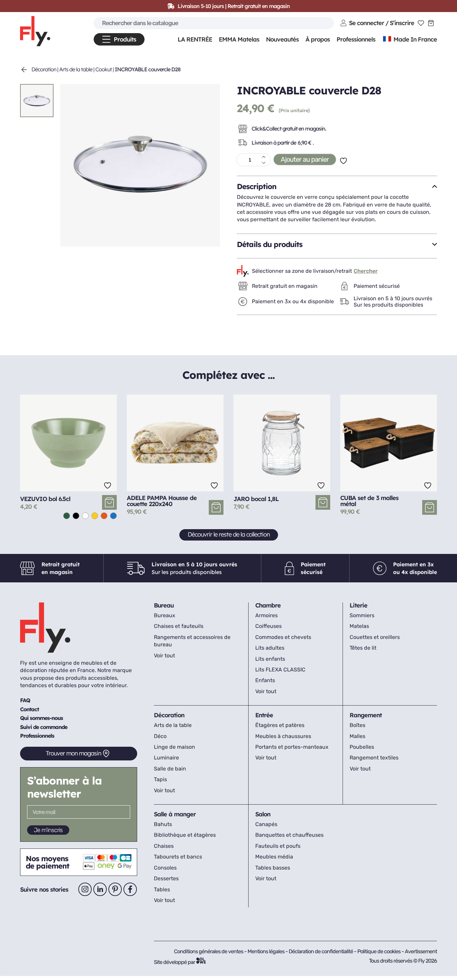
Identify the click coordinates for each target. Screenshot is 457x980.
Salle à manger (175, 814)
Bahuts (163, 824)
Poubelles (362, 747)
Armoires (266, 615)
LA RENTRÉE (195, 39)
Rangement (366, 715)
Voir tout (164, 655)
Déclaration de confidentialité (321, 951)
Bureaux (164, 615)
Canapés (266, 824)
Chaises (164, 846)
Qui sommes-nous (41, 718)
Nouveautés (282, 39)
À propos (317, 39)
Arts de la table (75, 69)
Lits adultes (269, 648)
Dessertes (166, 878)
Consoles (165, 868)
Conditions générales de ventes (208, 951)
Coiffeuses (268, 626)
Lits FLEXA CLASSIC (280, 669)
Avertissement (421, 951)
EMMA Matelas (239, 39)
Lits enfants (270, 659)
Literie (358, 605)
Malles (357, 736)
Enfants (265, 680)
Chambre (268, 605)
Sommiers (362, 615)
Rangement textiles (374, 757)
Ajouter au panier (305, 159)
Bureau (164, 605)
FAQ (25, 700)
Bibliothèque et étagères (185, 835)
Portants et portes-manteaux (292, 747)
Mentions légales (266, 951)
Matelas (359, 626)
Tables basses (272, 868)
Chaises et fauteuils (178, 626)
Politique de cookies (379, 951)
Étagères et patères (279, 725)
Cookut (103, 69)
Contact (29, 709)
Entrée (264, 715)
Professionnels (37, 735)
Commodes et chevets (283, 637)
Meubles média (274, 856)
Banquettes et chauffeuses (289, 835)
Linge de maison (174, 747)
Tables (162, 889)
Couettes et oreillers (375, 637)
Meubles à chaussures (283, 736)
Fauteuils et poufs (277, 846)
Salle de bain (170, 768)
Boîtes (357, 725)
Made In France (414, 39)
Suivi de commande (43, 727)
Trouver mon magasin (73, 753)
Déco (160, 736)
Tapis (160, 779)
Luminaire (166, 757)
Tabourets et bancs (178, 856)
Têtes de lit (363, 648)
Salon (262, 814)
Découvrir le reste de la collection (229, 534)
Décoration (43, 69)
